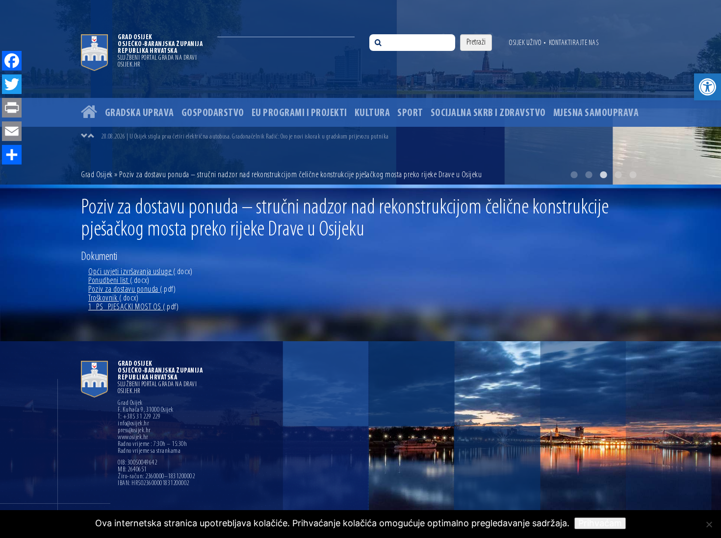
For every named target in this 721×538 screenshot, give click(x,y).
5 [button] (633, 175)
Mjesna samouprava (596, 113)
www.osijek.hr (133, 437)
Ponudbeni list (118, 281)
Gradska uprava (139, 113)
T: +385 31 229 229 (139, 417)
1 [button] (574, 175)
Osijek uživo (525, 43)
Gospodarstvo (212, 113)
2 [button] (588, 175)
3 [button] (603, 175)
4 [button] (618, 175)
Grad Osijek (97, 175)
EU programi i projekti (299, 113)
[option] (360, 92)
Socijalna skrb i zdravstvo (488, 113)
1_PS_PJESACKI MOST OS (133, 307)
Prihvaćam (600, 523)
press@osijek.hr (134, 430)
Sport (410, 113)
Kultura (372, 113)
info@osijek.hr (133, 424)
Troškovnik (113, 298)
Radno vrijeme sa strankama (149, 451)
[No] (709, 524)
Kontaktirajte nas (574, 43)
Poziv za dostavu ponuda (132, 289)
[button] (707, 86)
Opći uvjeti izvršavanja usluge (140, 272)
